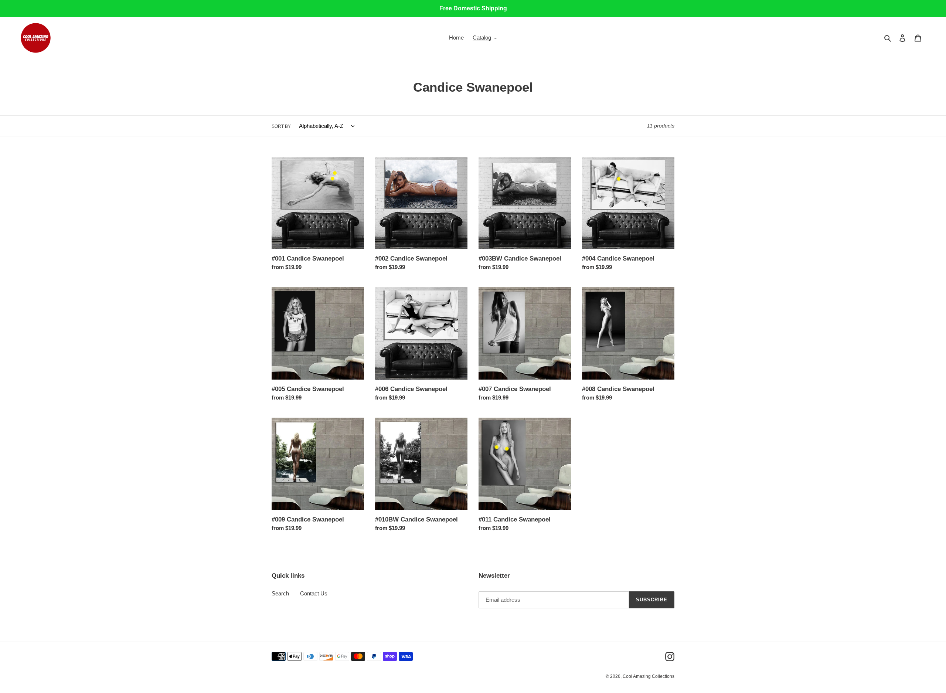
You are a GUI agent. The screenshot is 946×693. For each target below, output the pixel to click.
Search (280, 593)
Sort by (281, 126)
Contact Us (313, 593)
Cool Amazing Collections (648, 676)
